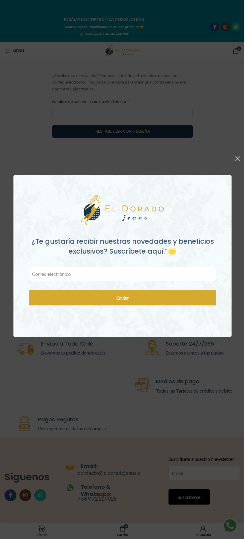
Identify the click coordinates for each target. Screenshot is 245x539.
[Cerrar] (237, 158)
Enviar (122, 298)
